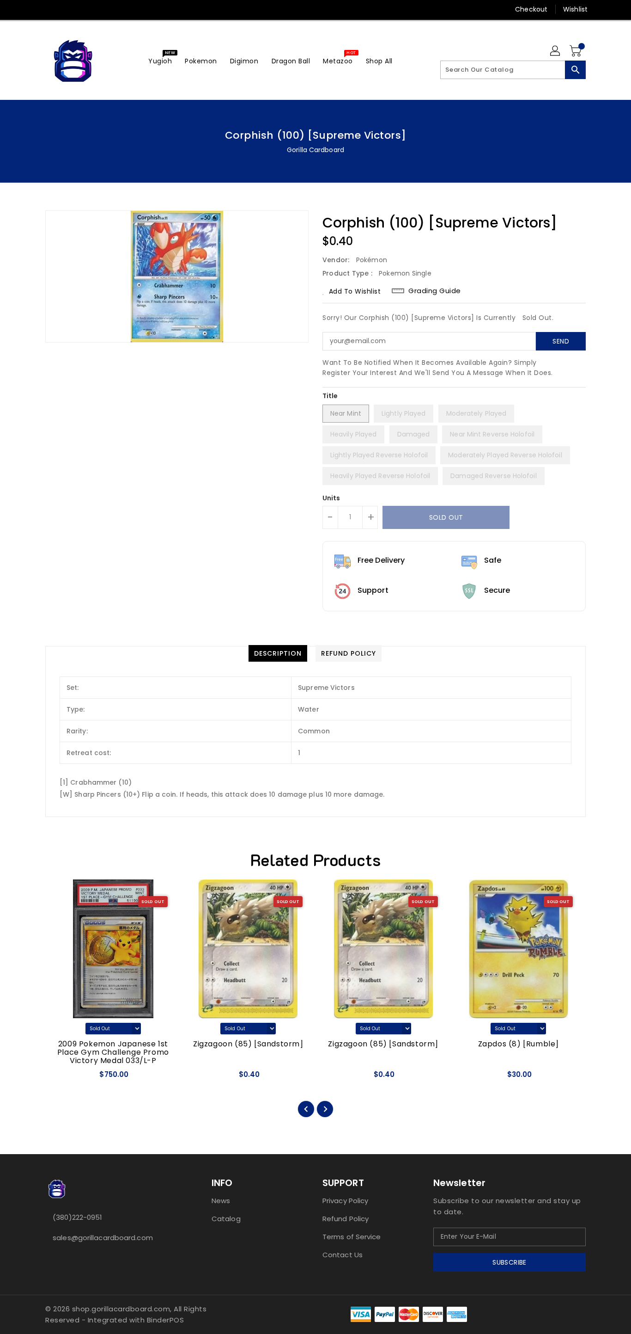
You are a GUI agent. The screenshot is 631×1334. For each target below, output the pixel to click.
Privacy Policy (345, 1200)
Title (330, 395)
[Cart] (576, 51)
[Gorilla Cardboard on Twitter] (50, 9)
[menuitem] (160, 60)
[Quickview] (60, 1078)
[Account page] (555, 51)
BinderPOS (165, 1320)
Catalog (226, 1218)
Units (331, 498)
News (221, 1200)
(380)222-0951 (77, 1217)
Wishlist (575, 9)
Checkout (531, 9)
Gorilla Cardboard (315, 149)
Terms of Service (351, 1237)
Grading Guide (434, 290)
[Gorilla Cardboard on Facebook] (32, 9)
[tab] (278, 653)
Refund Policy (345, 1218)
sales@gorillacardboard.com (103, 1237)
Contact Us (342, 1255)
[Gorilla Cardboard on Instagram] (67, 9)
